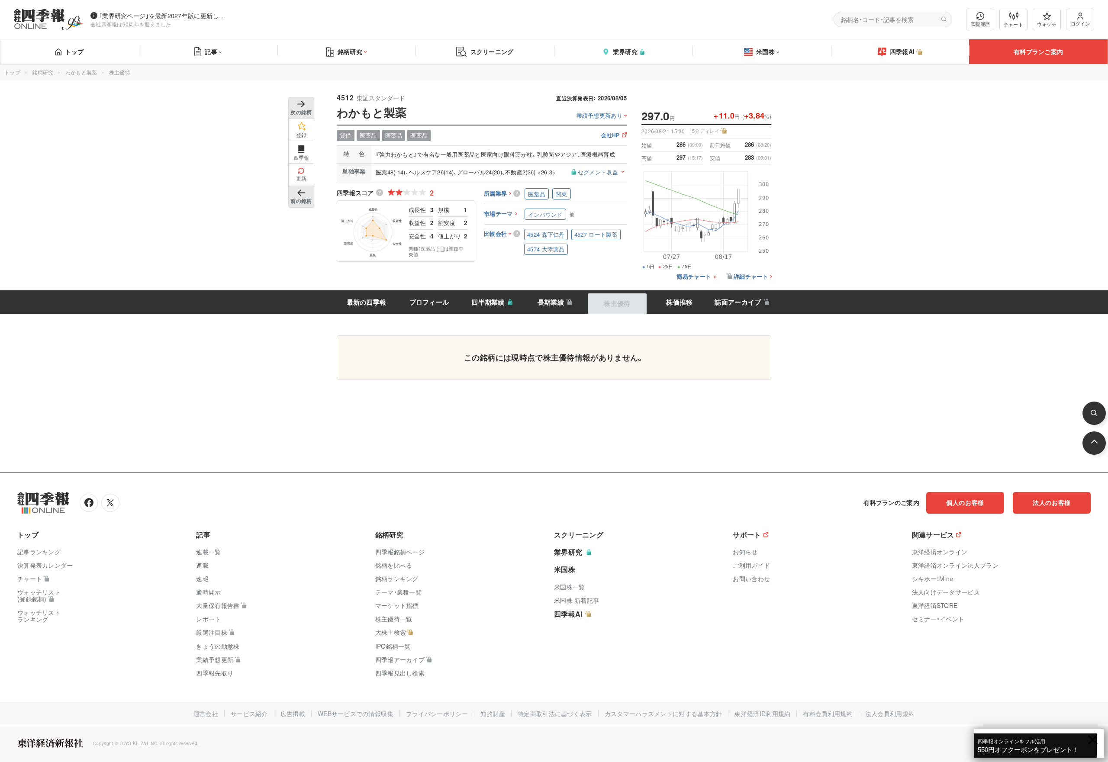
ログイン (1080, 23)
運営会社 (205, 713)
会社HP (610, 135)
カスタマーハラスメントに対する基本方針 (663, 713)
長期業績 (551, 302)
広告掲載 (292, 713)
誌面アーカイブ (738, 302)
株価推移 (679, 302)
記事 (211, 51)
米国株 (765, 51)
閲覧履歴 (980, 23)
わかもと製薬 (81, 72)
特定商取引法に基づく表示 (555, 713)
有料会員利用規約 (827, 713)
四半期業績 (488, 302)
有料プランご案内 (1038, 51)
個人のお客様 (965, 502)
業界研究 (625, 51)
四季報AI (902, 51)
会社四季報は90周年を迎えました (130, 24)
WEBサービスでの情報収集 (355, 713)
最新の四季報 (367, 302)
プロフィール (429, 302)
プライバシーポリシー (437, 713)
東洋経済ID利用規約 (762, 713)
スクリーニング (492, 51)
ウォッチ (1046, 23)
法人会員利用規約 (890, 713)
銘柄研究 (350, 51)
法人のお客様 (1052, 502)
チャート (1013, 24)
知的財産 (492, 713)
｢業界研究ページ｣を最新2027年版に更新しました (164, 15)
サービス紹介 (249, 713)
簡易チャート (693, 276)
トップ (74, 51)
